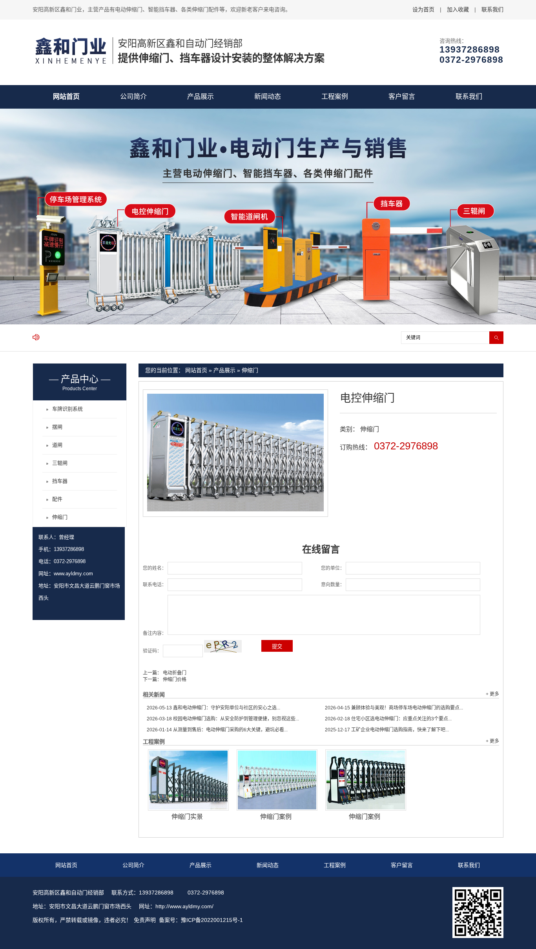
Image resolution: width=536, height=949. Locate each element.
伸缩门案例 (276, 816)
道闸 (57, 445)
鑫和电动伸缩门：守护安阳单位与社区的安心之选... (213, 708)
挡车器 (59, 481)
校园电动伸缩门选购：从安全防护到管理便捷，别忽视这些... (223, 719)
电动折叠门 (174, 673)
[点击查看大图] (235, 510)
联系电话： (154, 584)
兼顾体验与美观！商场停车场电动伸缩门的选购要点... (394, 708)
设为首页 (423, 9)
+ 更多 (492, 694)
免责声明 (145, 920)
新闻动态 (267, 96)
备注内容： (154, 633)
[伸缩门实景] (188, 780)
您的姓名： (154, 568)
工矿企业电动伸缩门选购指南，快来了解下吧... (387, 730)
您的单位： (333, 568)
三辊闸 (59, 463)
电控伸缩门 (367, 398)
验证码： (152, 651)
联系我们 (492, 9)
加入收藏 (458, 9)
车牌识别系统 (67, 409)
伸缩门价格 (174, 679)
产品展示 (200, 96)
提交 (277, 646)
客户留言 (401, 96)
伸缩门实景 (187, 816)
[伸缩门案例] (277, 780)
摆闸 (57, 427)
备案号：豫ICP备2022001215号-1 (201, 920)
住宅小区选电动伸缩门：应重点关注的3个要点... (388, 719)
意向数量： (333, 584)
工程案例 (334, 96)
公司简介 (133, 96)
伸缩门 (250, 370)
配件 (57, 499)
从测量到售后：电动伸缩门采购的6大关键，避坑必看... (217, 730)
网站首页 (66, 96)
